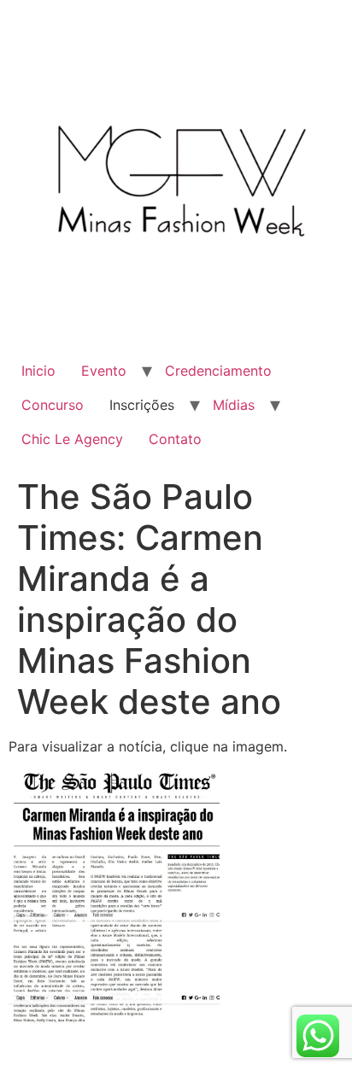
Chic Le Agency (72, 438)
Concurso (52, 404)
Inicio (38, 370)
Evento (103, 370)
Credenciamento (218, 370)
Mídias (234, 404)
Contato (175, 438)
